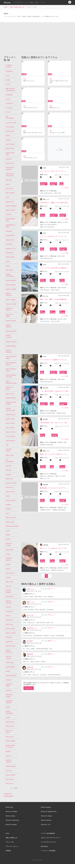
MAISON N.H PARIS (9, 388)
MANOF (8, 564)
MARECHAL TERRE (9, 685)
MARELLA (9, 690)
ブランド (43, 2)
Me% (24, 78)
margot (8, 717)
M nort (8, 75)
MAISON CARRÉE (11, 289)
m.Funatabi (9, 107)
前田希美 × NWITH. (45, 510)
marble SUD (9, 611)
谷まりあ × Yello (44, 321)
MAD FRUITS (9, 188)
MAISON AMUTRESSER (10, 275)
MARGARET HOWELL (9, 695)
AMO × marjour (55, 290)
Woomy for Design (46, 816)
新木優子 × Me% (62, 442)
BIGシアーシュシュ (28, 81)
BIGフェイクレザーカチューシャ (32, 132)
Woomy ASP (9, 807)
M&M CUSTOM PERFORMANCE (10, 89)
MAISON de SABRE (9, 315)
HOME (6, 7)
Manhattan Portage (9, 544)
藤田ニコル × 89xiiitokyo (47, 476)
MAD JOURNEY (10, 193)
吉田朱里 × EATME (63, 568)
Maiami (8, 261)
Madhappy (9, 231)
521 (28, 661)
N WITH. (43, 661)
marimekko (9, 770)
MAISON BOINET (11, 285)
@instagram (44, 846)
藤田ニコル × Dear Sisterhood (48, 224)
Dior (52, 622)
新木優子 (45, 419)
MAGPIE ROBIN (10, 257)
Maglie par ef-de (11, 248)
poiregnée (50, 596)
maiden (8, 265)
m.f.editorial (9, 103)
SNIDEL (33, 648)
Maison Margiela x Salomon (11, 363)
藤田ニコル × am (44, 478)
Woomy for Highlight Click (48, 811)
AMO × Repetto (62, 287)
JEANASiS (46, 635)
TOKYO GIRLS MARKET (54, 674)
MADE (7, 197)
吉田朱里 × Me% (44, 570)
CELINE (25, 609)
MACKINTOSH (10, 163)
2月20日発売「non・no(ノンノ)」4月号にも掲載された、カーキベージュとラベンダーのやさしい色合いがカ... (54, 423)
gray (45, 596)
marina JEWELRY (11, 775)
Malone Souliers (10, 491)
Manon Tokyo (10, 581)
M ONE (8, 80)
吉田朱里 (45, 545)
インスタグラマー (18, 2)
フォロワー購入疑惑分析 (48, 833)
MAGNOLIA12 (10, 252)
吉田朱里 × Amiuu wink (57, 570)
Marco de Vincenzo (8, 657)
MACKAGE (9, 159)
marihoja (8, 756)
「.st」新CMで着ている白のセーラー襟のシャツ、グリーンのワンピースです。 (54, 391)
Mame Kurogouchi (11, 500)
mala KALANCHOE (10, 460)
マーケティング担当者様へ (48, 850)
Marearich (9, 680)
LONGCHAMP (60, 635)
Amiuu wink (35, 674)
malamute (8, 470)
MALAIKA (8, 466)
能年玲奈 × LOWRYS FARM (47, 413)
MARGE (8, 707)
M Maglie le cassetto (9, 66)
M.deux (8, 99)
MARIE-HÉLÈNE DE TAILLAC (10, 746)
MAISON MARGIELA (9, 351)
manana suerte (10, 522)
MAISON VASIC (10, 419)
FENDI (24, 622)
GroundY (52, 635)
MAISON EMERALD (9, 326)
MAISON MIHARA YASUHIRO (11, 376)
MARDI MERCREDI (11, 675)
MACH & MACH (10, 144)
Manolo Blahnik (10, 573)
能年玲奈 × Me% (61, 413)
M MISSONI (9, 71)
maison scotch (10, 393)
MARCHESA (9, 641)
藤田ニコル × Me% (63, 222)
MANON (8, 577)
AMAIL (32, 661)
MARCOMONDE (10, 667)
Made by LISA (10, 201)
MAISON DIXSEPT (11, 320)
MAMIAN (8, 504)
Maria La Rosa (10, 726)
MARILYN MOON (11, 766)
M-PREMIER (9, 95)
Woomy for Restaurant (12, 820)
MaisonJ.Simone (10, 432)
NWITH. (37, 661)
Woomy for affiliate (11, 811)
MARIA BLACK (10, 722)
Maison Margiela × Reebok (11, 369)
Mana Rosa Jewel (11, 517)
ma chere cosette (11, 122)
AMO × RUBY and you (46, 193)
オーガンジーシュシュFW (57, 132)
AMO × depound (44, 290)
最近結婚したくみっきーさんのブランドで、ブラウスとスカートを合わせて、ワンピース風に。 (54, 488)
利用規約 (8, 850)
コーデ (27, 2)
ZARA (24, 661)
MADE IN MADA (10, 210)
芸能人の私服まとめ (11, 837)
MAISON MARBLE (11, 346)
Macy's (8, 184)
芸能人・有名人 (34, 2)
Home (7, 833)
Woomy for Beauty (11, 824)
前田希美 (45, 484)
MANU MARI (9, 596)
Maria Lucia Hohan (9, 731)
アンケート (29, 688)
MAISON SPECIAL (11, 398)
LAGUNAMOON (37, 635)
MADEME (8, 214)
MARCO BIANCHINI (9, 651)
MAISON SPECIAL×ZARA (10, 409)
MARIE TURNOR (10, 741)
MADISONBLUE (10, 235)
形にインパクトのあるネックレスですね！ (54, 548)
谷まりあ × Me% (62, 319)
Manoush (8, 586)
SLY (24, 648)
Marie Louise (9, 736)
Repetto (31, 596)
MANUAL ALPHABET (9, 601)
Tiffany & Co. (31, 622)
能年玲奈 (45, 388)
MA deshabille (10, 127)
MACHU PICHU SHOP (10, 153)
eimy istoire (43, 674)
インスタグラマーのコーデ (48, 842)
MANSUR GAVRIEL (8, 591)
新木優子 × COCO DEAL (46, 444)
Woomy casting (10, 816)
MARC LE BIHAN (10, 633)
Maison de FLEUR (11, 304)
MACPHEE (9, 180)
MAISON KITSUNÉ (11, 341)
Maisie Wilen (9, 270)
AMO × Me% (57, 193)
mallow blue (9, 487)
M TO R (8, 84)
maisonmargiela (10, 436)
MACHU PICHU (10, 148)
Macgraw (8, 140)
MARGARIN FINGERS (9, 701)
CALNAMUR (50, 609)
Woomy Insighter (46, 807)
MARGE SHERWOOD (9, 712)
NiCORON (31, 609)
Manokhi (8, 569)
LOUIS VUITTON (40, 622)
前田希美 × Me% (62, 507)
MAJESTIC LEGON (9, 450)
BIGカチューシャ (54, 107)
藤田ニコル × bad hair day (47, 227)
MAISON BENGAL (11, 280)
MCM (36, 609)
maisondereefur (10, 427)
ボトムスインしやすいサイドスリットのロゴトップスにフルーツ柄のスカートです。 (54, 171)
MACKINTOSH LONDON (10, 168)
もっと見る (65, 187)
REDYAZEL (42, 609)
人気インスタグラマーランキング (50, 837)
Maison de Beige (10, 299)
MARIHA (8, 751)
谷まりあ (45, 296)
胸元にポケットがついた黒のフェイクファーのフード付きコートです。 (54, 454)
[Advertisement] (37, 37)
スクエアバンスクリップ (30, 107)
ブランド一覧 (9, 842)
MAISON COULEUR (9, 294)
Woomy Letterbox (46, 820)
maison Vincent (10, 423)
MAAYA (8, 135)
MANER (8, 535)
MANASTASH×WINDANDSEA (12, 526)
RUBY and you (39, 596)
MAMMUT (9, 509)
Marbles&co (9, 620)
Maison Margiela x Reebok (11, 357)
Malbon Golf (9, 479)
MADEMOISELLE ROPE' (10, 226)
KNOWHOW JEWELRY (42, 648)
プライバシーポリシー (12, 846)
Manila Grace (9, 549)
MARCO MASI (10, 662)
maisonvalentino (10, 440)
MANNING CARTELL (9, 559)
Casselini (25, 596)
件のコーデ (51, 588)
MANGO (8, 539)
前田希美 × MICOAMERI (59, 510)
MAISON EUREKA (11, 331)
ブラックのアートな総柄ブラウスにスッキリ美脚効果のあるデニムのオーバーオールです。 (54, 360)
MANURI (8, 607)
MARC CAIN (9, 624)
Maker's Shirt (10, 455)
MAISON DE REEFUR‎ (9, 309)
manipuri (8, 554)
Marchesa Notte (10, 646)
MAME (8, 496)
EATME (29, 674)
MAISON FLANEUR (9, 336)
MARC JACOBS (10, 628)
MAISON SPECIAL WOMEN (11, 403)
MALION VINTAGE (11, 483)
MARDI (8, 671)
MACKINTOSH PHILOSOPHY (10, 174)
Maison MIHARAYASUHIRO (11, 382)
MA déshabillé (10, 131)
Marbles (8, 615)
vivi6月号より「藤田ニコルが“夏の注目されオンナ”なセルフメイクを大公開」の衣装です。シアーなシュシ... (54, 203)
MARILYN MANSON (8, 761)
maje (7, 445)
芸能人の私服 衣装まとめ (17, 7)
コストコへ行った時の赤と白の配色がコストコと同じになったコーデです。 (54, 268)
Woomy (7, 2)
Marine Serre (9, 783)
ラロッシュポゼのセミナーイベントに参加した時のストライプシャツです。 (54, 236)
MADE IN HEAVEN (11, 206)
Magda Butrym (10, 240)
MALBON (8, 474)
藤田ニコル (46, 199)
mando (8, 530)
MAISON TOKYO (11, 414)
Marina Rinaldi (10, 779)
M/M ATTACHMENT (10, 117)
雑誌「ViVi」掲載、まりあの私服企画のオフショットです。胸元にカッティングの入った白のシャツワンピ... (54, 299)
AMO (44, 168)
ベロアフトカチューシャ (30, 157)
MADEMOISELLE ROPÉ (10, 219)
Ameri (27, 648)
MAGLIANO (9, 244)
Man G (8, 513)
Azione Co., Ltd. (45, 824)
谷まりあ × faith (55, 321)
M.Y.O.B (8, 112)
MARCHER (9, 637)
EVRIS (48, 622)
